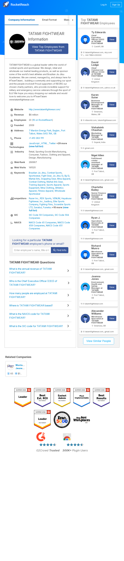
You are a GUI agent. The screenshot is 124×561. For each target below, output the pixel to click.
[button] (72, 20)
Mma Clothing (47, 187)
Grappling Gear (48, 178)
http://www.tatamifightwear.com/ (44, 109)
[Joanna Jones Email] (85, 287)
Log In (104, 4)
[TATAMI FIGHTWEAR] (17, 42)
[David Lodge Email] (85, 72)
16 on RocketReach (42, 120)
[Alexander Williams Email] (85, 318)
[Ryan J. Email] (85, 225)
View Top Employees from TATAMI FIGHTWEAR (48, 48)
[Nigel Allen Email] (85, 164)
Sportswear (34, 175)
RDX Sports (45, 198)
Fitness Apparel (45, 191)
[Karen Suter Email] (85, 104)
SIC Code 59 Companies (41, 215)
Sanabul (38, 207)
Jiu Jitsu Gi (58, 175)
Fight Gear (46, 175)
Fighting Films (46, 204)
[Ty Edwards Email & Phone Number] (85, 39)
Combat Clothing (37, 181)
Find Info (61, 250)
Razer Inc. (34, 198)
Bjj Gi (67, 175)
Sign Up (116, 4)
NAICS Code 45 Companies (42, 222)
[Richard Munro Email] (85, 254)
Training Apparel (37, 184)
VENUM (56, 198)
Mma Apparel (63, 178)
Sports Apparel (54, 184)
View (111, 39)
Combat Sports (54, 172)
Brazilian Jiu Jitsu (37, 172)
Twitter (52, 143)
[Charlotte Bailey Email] (85, 196)
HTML (44, 143)
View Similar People (98, 341)
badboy (48, 201)
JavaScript (34, 143)
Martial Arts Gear (55, 181)
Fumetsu (47, 207)
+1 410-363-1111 (36, 138)
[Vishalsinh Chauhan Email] (85, 134)
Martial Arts (34, 178)
